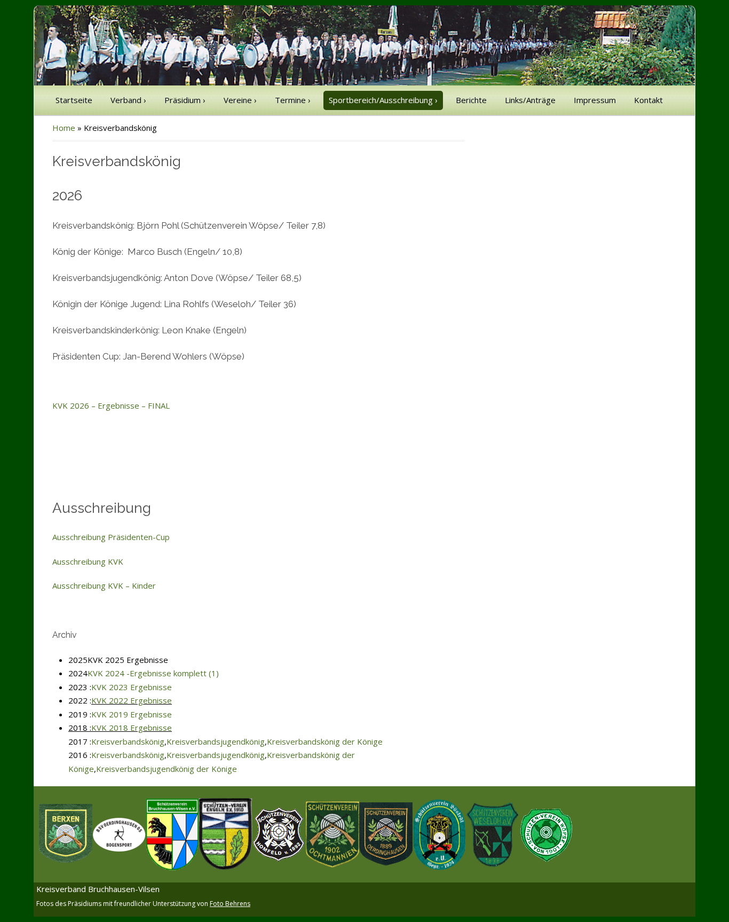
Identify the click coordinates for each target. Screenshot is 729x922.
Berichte (471, 100)
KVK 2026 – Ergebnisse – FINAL (111, 405)
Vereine (240, 100)
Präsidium (184, 100)
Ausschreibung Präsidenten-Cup (112, 537)
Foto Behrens (230, 903)
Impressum (595, 100)
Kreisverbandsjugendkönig (216, 741)
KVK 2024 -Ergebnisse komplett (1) (153, 673)
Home (63, 127)
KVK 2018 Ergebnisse (131, 727)
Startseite (74, 100)
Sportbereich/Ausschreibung (383, 100)
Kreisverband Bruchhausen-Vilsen (98, 889)
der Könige (361, 741)
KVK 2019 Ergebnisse (131, 714)
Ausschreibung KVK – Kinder (104, 585)
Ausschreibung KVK (87, 561)
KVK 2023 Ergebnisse (131, 687)
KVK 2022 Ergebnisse (131, 700)
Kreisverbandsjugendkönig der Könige (166, 768)
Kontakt (648, 100)
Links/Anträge (530, 100)
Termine (293, 100)
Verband (128, 100)
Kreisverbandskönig (127, 741)
